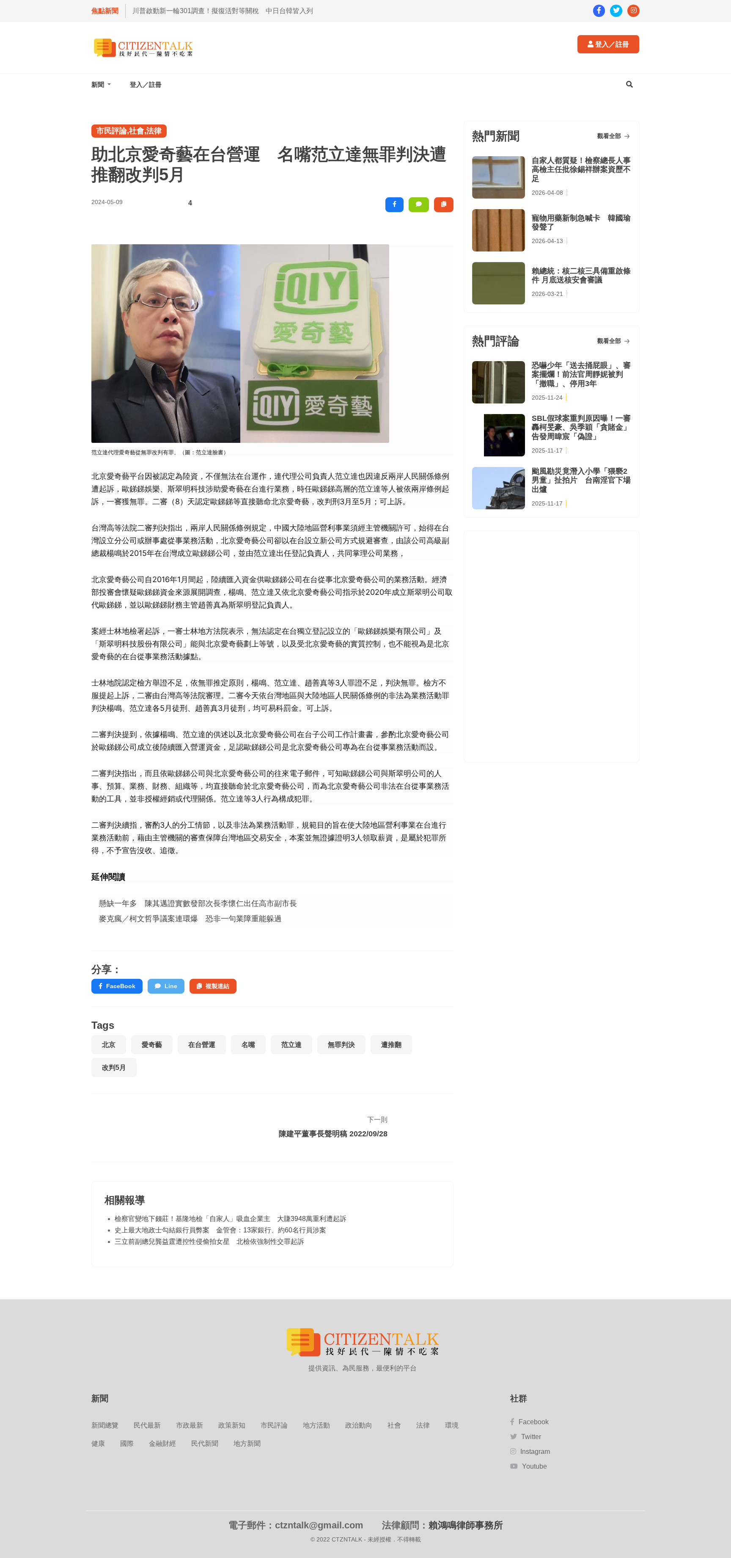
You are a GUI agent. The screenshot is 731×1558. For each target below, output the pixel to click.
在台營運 (201, 1044)
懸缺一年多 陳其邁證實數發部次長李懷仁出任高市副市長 (198, 903)
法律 (423, 1425)
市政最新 (189, 1425)
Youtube (534, 1466)
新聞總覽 (104, 1425)
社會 (394, 1425)
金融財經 (162, 1443)
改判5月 (114, 1067)
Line (171, 986)
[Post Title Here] (417, 1128)
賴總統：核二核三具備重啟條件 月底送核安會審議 (581, 276)
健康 (98, 1443)
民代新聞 (204, 1443)
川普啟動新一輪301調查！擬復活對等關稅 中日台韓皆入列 (222, 10)
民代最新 (147, 1425)
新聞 (98, 84)
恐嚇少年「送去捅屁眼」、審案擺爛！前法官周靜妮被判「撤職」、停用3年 (581, 374)
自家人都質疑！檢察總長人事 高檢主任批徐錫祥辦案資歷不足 (581, 169)
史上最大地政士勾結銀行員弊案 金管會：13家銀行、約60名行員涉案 (220, 1230)
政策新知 (231, 1425)
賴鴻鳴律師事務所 (466, 1525)
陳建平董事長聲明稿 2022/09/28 (333, 1134)
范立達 (291, 1044)
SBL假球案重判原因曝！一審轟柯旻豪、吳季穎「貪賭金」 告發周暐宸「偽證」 (581, 427)
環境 (452, 1425)
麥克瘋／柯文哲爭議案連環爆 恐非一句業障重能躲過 (190, 918)
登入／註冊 (611, 44)
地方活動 (316, 1425)
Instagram (535, 1451)
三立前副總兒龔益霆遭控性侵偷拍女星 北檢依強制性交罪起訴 (209, 1241)
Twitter (531, 1436)
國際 (127, 1443)
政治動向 (358, 1425)
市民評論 (274, 1425)
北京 (108, 1044)
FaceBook (120, 986)
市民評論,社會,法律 (129, 131)
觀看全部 (610, 136)
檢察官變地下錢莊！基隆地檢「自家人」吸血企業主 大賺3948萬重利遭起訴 (230, 1218)
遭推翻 (391, 1044)
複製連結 (217, 986)
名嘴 (248, 1044)
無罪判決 (341, 1044)
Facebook (534, 1421)
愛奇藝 (152, 1044)
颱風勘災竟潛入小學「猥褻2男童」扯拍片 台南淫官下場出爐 (581, 480)
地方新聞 (247, 1443)
